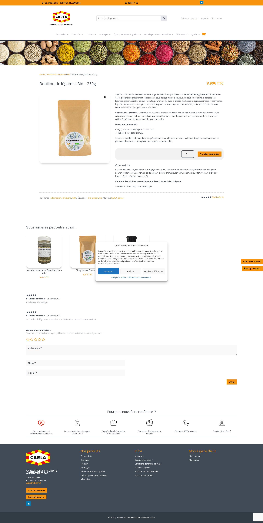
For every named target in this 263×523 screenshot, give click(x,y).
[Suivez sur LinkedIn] (201, 2)
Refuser (131, 271)
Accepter (108, 271)
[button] (105, 97)
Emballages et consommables (157, 34)
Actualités (205, 18)
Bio (100, 198)
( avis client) (218, 197)
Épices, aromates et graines (126, 34)
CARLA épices (117, 198)
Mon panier (194, 460)
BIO (68, 74)
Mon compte (216, 18)
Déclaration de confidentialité (139, 277)
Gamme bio (61, 34)
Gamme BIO (86, 456)
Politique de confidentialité (146, 471)
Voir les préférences (153, 271)
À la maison (86, 479)
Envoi (232, 381)
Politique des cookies (144, 475)
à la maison (93, 198)
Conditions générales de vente (148, 463)
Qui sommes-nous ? (189, 18)
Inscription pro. (252, 268)
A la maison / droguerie (56, 74)
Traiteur (90, 34)
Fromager (103, 34)
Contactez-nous (252, 261)
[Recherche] (164, 18)
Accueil (42, 74)
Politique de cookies (119, 277)
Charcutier (76, 34)
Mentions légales (142, 467)
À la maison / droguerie (187, 34)
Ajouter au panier (209, 153)
